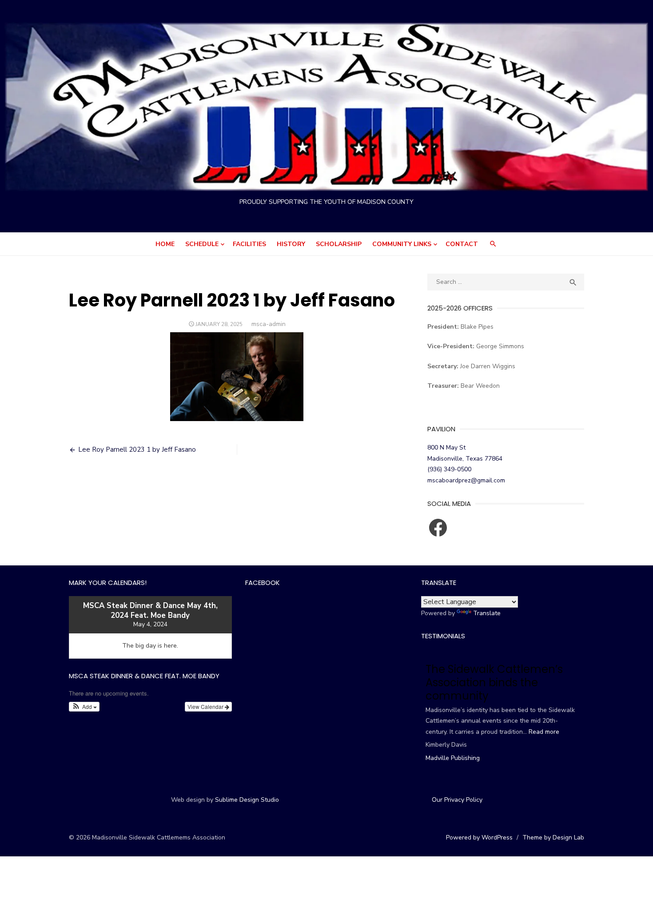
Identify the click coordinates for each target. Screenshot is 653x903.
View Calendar (206, 706)
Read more (544, 732)
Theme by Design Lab (553, 837)
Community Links (401, 244)
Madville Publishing (453, 758)
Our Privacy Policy (457, 800)
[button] (84, 706)
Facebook (262, 582)
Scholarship (339, 244)
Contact (462, 244)
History (291, 244)
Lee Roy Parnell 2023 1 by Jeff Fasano (137, 449)
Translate (487, 613)
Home (165, 244)
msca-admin (268, 324)
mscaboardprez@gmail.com (466, 480)
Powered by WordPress (479, 837)
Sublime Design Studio (247, 800)
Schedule (202, 244)
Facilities (249, 244)
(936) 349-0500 (449, 469)
